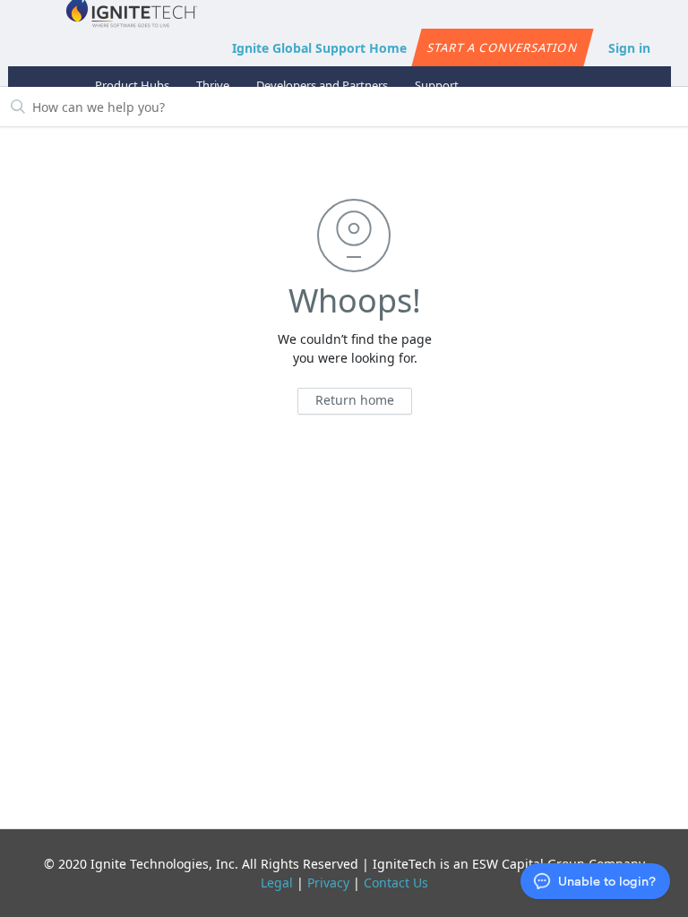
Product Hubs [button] (132, 85)
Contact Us (396, 882)
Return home (354, 399)
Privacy (328, 882)
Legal (277, 882)
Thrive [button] (212, 85)
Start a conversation (502, 47)
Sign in (629, 47)
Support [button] (437, 85)
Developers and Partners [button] (322, 85)
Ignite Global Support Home (319, 47)
